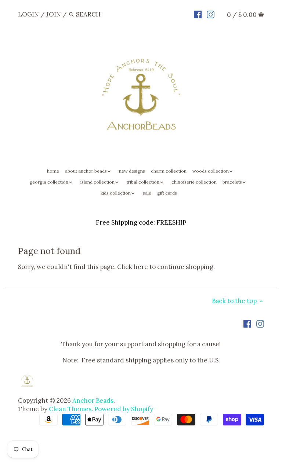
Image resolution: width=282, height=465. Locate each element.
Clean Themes (70, 409)
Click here (132, 267)
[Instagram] (210, 14)
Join (53, 14)
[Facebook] (198, 14)
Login (28, 14)
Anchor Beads (92, 400)
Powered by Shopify (123, 409)
